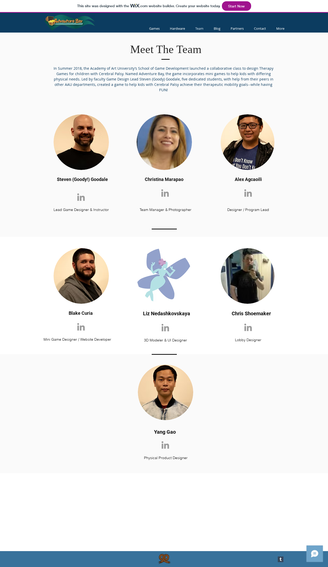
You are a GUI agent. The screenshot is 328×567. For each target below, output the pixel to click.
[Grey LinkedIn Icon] (81, 197)
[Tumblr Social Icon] (280, 559)
